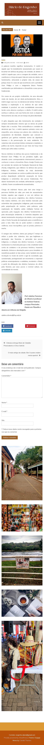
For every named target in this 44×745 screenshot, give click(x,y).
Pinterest (31, 326)
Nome (4, 402)
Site (3, 420)
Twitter (20, 326)
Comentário (6, 376)
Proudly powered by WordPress (16, 738)
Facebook (8, 326)
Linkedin (7, 331)
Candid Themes (25, 740)
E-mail (4, 411)
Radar (3, 59)
